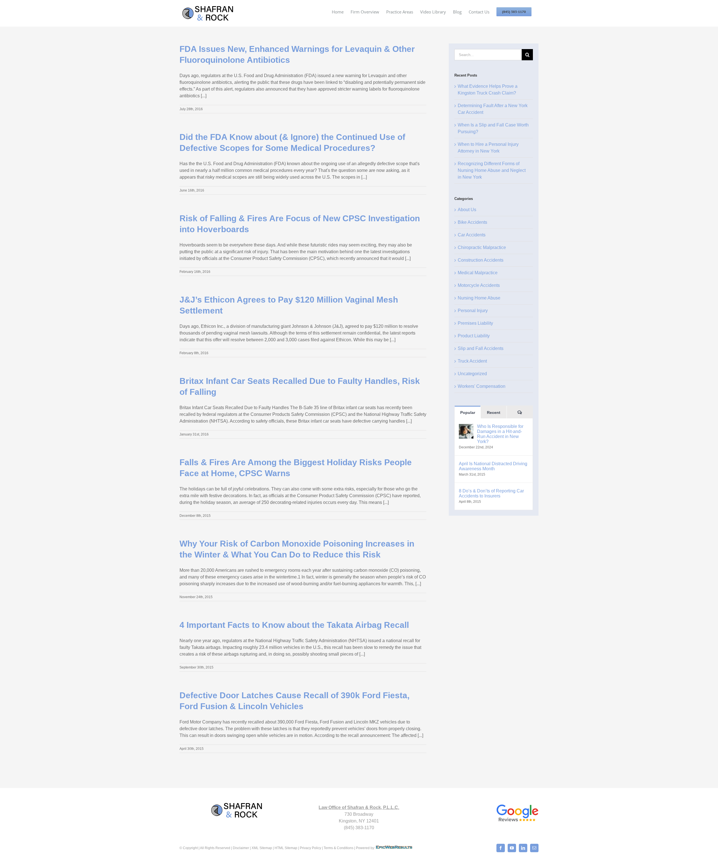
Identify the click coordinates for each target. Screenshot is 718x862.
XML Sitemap (262, 848)
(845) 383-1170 (359, 827)
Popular (467, 412)
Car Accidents (471, 234)
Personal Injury (473, 310)
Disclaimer (241, 848)
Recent (493, 412)
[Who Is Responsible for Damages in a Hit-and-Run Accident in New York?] (466, 427)
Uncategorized (472, 373)
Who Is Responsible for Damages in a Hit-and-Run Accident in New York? (500, 434)
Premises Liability (475, 323)
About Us (467, 209)
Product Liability (474, 335)
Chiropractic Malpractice (482, 247)
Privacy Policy (310, 848)
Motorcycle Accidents (479, 285)
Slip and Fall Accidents (480, 348)
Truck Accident (472, 361)
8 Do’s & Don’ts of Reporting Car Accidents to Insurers (491, 493)
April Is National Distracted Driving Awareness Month (493, 466)
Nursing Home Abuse (479, 298)
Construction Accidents (480, 260)
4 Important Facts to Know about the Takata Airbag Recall (294, 625)
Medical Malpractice (478, 272)
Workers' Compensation (481, 386)
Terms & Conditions (338, 848)
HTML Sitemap (285, 848)
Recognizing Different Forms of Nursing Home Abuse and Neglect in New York (492, 170)
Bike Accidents (472, 222)
